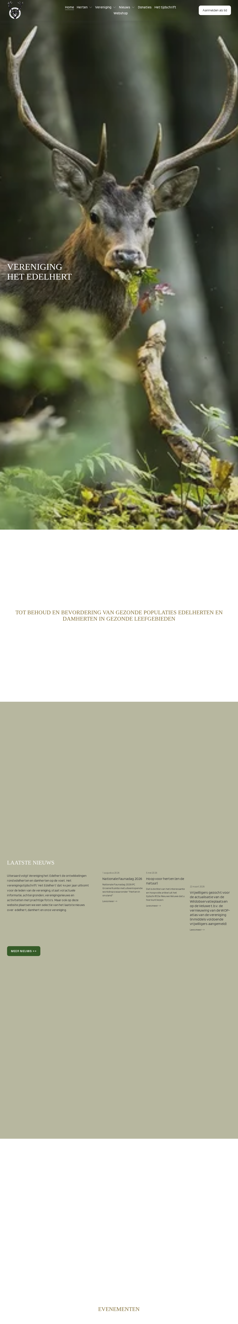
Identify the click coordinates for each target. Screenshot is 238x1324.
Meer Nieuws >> (23, 951)
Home (69, 7)
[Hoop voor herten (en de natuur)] (166, 866)
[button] (224, 861)
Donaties (145, 7)
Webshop (121, 13)
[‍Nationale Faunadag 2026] (123, 866)
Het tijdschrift (165, 7)
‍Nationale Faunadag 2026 (122, 878)
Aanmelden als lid (215, 10)
